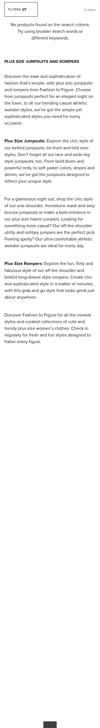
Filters (14, 9)
